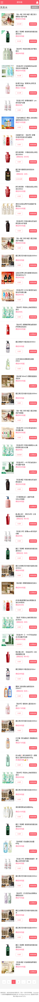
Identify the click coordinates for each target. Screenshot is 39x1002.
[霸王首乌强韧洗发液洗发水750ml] (8, 174)
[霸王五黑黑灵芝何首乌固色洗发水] (8, 915)
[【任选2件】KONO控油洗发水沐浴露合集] (8, 433)
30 (29, 982)
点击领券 (19, 455)
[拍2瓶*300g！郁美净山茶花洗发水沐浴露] (8, 88)
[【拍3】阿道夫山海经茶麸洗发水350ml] (8, 622)
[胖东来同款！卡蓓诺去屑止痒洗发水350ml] (8, 157)
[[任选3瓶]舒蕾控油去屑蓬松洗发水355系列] (8, 605)
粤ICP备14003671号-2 (19, 996)
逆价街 (19, 2)
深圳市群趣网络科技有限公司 (10, 994)
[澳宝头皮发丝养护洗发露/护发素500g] (8, 209)
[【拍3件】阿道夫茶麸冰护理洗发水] (8, 54)
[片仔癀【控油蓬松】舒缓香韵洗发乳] (8, 743)
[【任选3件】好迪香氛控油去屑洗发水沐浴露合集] (8, 71)
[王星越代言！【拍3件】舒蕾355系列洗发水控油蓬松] (8, 140)
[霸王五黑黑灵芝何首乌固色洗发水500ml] (8, 571)
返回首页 (35, 7)
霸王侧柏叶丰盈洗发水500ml (25, 342)
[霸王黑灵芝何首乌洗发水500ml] (8, 260)
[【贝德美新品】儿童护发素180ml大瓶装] (8, 502)
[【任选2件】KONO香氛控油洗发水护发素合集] (8, 295)
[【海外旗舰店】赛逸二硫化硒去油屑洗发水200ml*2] (8, 123)
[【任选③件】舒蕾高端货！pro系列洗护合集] (8, 105)
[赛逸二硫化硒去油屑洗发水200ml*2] (8, 691)
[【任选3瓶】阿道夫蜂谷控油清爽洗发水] (8, 485)
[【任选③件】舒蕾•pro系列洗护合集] (8, 536)
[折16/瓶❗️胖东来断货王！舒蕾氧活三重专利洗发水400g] (8, 760)
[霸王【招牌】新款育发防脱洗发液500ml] (8, 36)
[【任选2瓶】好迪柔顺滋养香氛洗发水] (8, 967)
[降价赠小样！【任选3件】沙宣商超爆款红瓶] (8, 657)
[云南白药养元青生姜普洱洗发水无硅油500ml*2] (8, 278)
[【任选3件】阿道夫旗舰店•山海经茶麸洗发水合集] (8, 450)
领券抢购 (33, 24)
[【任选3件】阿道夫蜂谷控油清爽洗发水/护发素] (8, 226)
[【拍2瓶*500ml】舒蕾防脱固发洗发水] (8, 381)
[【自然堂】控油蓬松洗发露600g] (8, 846)
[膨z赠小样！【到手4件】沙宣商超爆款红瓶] (8, 519)
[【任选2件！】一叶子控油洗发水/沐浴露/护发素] (8, 640)
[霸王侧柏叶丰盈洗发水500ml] (8, 347)
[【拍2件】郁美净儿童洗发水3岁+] (8, 709)
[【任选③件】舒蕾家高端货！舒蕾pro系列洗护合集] (8, 864)
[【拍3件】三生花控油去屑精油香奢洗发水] (8, 898)
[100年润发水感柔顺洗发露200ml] (8, 364)
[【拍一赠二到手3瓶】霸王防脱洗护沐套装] (8, 243)
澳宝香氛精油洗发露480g (24, 807)
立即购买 (33, 58)
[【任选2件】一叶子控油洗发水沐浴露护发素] (8, 467)
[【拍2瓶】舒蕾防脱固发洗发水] (8, 588)
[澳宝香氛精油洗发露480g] (8, 812)
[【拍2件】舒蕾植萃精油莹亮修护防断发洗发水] (8, 329)
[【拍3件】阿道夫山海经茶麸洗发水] (8, 312)
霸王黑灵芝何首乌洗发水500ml (26, 256)
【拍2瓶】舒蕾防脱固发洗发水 (26, 583)
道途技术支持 (34, 994)
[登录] (37, 2)
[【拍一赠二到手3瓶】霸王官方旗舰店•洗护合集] (8, 19)
